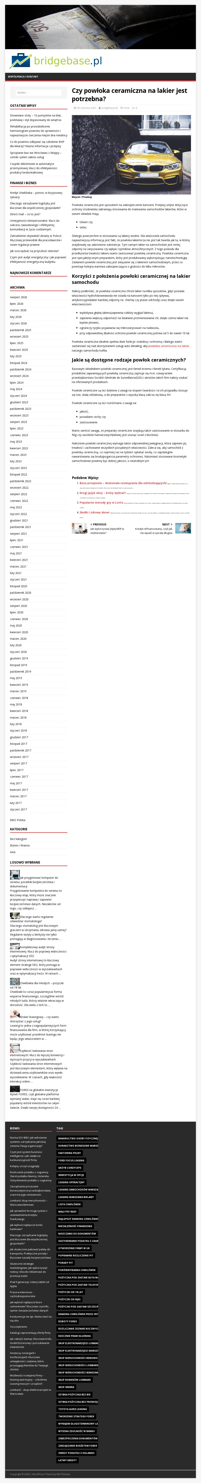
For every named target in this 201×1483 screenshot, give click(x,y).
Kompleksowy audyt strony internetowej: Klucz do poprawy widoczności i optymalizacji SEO (38, 951)
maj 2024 (16, 389)
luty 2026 (16, 317)
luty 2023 (16, 461)
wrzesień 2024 (19, 376)
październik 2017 (20, 750)
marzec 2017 (18, 796)
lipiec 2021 (16, 540)
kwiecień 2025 (19, 350)
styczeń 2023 (18, 468)
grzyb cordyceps (69, 1167)
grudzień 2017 (19, 737)
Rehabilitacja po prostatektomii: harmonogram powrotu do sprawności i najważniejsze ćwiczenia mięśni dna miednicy (38, 131)
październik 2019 (20, 671)
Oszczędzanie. (18, 1326)
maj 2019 (16, 678)
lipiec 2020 (16, 612)
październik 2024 (20, 369)
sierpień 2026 (18, 297)
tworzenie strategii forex (76, 1416)
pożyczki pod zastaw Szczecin (78, 1306)
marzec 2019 (18, 691)
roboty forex (67, 1321)
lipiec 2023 (16, 428)
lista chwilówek (69, 1204)
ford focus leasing (71, 1160)
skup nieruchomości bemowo (78, 1358)
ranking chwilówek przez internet (82, 1314)
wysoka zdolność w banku (76, 1431)
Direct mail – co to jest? (25, 214)
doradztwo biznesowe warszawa (81, 1145)
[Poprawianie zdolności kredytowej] (100, 47)
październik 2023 (20, 409)
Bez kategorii (18, 839)
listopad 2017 (18, 744)
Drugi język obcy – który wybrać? (103, 493)
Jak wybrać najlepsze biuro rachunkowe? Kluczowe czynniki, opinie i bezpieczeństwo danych (29, 1306)
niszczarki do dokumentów (77, 1233)
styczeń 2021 (18, 579)
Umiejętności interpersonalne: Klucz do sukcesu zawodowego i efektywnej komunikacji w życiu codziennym (34, 225)
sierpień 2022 (18, 494)
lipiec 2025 (16, 343)
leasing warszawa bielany (76, 1197)
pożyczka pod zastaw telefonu (79, 1284)
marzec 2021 (18, 566)
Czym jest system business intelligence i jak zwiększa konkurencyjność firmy (26, 1156)
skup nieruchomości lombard (78, 1365)
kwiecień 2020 (19, 632)
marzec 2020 (18, 638)
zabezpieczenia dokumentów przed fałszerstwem (92, 1438)
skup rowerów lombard (74, 1379)
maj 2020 (16, 625)
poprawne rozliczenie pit (75, 1255)
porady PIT (65, 1262)
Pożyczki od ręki (69, 1299)
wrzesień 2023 (19, 415)
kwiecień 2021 (19, 560)
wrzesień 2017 (19, 757)
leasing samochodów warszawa (80, 1189)
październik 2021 (20, 527)
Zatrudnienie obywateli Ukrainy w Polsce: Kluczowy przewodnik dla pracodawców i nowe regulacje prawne (36, 240)
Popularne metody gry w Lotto (101, 502)
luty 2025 (16, 356)
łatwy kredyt (67, 1460)
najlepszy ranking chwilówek (78, 1219)
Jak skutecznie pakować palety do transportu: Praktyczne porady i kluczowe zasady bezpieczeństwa (30, 1253)
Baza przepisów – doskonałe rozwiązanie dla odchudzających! (123, 483)
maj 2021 (16, 553)
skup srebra (66, 1387)
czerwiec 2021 (19, 547)
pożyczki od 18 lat (70, 1292)
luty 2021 (16, 573)
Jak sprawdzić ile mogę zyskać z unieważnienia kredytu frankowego (29, 1215)
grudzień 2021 (19, 520)
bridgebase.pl (109, 108)
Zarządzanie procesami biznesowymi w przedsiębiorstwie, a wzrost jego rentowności (30, 1190)
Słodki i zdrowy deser (95, 512)
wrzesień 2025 (19, 336)
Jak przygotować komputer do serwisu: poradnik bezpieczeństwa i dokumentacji (34, 882)
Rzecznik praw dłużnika (74, 1336)
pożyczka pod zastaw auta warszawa (83, 1277)
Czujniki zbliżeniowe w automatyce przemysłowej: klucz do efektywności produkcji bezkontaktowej (33, 168)
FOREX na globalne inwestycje (39, 1090)
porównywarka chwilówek (77, 1270)
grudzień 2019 (19, 658)
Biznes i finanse (20, 845)
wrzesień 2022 (19, 487)
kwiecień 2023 (19, 448)
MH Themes (63, 1474)
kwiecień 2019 (19, 685)
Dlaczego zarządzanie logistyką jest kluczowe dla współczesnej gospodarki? (29, 1239)
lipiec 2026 (16, 303)
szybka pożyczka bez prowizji (78, 1402)
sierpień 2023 (18, 422)
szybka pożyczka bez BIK (74, 1394)
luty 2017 (16, 803)
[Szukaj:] (38, 92)
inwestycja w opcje (71, 1175)
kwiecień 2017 (19, 790)
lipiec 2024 (16, 382)
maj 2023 (16, 441)
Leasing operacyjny (71, 1182)
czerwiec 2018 (19, 698)
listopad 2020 (18, 586)
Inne (127, 108)
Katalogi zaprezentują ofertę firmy (30, 1332)
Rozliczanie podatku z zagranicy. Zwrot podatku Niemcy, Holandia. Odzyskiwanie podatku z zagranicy (31, 1176)
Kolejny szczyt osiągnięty (24, 1166)
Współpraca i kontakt (23, 76)
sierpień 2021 (18, 533)
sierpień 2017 (18, 763)
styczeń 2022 (18, 514)
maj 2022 (16, 507)
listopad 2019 (18, 665)
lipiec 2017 (16, 770)
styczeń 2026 (18, 323)
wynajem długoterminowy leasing (81, 1423)
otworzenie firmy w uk (74, 1248)
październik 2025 (20, 330)
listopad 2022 (18, 474)
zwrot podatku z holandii (76, 1453)
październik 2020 (20, 592)
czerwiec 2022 (19, 501)
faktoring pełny (69, 1153)
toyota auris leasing (72, 1409)
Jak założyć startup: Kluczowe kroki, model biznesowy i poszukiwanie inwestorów (31, 1343)
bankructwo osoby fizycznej (78, 1138)
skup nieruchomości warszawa (79, 1372)
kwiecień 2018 (19, 711)
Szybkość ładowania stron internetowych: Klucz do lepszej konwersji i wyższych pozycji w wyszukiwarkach (37, 1055)
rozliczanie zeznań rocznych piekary (84, 1328)
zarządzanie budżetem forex (77, 1445)
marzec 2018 (18, 717)
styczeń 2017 (18, 809)
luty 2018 (16, 724)
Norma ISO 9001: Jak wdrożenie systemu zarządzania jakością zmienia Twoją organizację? (28, 1142)
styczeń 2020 (18, 652)
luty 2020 (16, 645)
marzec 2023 (18, 455)
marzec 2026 (18, 310)
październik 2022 (20, 481)
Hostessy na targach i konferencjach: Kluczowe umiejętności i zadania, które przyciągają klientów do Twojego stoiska (29, 1361)
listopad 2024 (18, 363)
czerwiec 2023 (19, 435)
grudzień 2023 (19, 402)
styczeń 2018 (18, 730)
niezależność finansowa (75, 1226)
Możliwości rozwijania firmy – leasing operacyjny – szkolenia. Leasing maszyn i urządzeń (28, 1379)
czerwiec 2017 (19, 776)
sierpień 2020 (18, 606)
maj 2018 (16, 704)
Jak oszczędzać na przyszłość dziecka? (34, 251)
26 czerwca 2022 (86, 108)
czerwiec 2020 (19, 619)
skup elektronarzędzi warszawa (80, 1350)
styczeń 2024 (18, 396)
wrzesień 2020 (19, 599)
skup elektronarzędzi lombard (79, 1343)
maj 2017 (16, 783)
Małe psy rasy (67, 1211)
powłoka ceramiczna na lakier (168, 346)
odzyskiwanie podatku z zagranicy (82, 1241)
